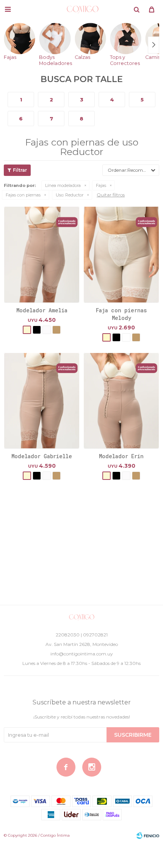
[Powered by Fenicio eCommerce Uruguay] (147, 835)
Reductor (69, 195)
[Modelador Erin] (121, 400)
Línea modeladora (63, 185)
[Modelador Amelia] (42, 254)
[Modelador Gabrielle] (42, 400)
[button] (136, 9)
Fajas (101, 185)
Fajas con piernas (23, 195)
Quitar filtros (111, 195)
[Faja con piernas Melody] (121, 254)
